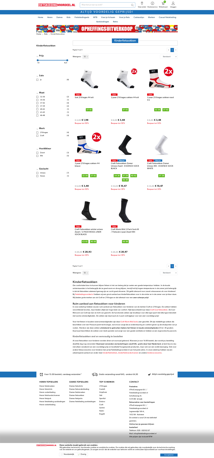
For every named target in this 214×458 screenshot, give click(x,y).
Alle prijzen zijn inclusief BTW (140, 437)
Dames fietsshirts (76, 386)
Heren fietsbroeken (47, 386)
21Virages (103, 386)
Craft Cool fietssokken (159, 310)
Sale (41, 75)
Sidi (100, 395)
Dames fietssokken (76, 395)
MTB (95, 17)
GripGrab (103, 392)
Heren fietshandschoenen (49, 395)
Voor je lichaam (108, 17)
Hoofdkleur (45, 148)
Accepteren (169, 455)
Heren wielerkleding (47, 405)
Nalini (101, 411)
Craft (101, 405)
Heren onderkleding (47, 392)
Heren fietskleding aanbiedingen (52, 402)
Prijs (41, 55)
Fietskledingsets (82, 17)
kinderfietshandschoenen (128, 353)
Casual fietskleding (167, 17)
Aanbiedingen (102, 22)
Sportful (102, 398)
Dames (59, 17)
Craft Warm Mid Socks (129, 322)
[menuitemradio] (172, 50)
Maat (41, 92)
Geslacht (43, 168)
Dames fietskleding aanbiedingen (82, 402)
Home (40, 17)
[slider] (38, 60)
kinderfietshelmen (110, 353)
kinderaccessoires (154, 353)
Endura (102, 402)
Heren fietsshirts (45, 389)
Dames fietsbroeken (77, 392)
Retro (115, 22)
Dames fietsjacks (75, 398)
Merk (42, 128)
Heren (50, 17)
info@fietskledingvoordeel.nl (145, 434)
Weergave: (77, 57)
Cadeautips (139, 17)
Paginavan (77, 50)
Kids (69, 17)
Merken (151, 17)
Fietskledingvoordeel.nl (84, 294)
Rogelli (102, 414)
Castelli (102, 389)
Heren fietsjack (45, 398)
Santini (102, 408)
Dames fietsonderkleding (79, 389)
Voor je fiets (124, 17)
